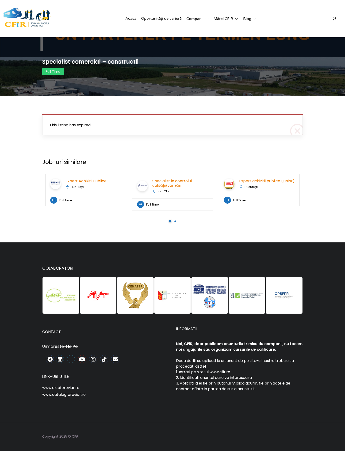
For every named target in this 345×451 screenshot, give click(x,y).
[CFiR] (27, 18)
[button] (197, 18)
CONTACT (51, 331)
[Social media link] (299, 436)
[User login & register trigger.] (334, 19)
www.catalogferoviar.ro (64, 394)
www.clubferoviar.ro (60, 387)
